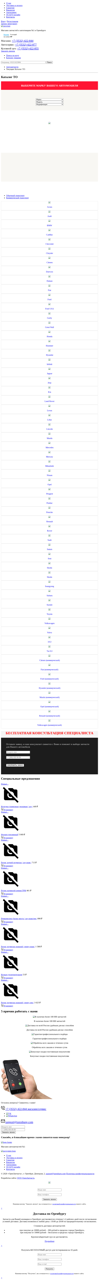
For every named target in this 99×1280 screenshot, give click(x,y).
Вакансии (10, 10)
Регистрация (12, 21)
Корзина (6, 34)
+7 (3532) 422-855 (28, 48)
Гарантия (10, 8)
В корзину (8, 810)
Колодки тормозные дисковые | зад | (17, 806)
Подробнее (49, 1241)
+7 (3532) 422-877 (26, 44)
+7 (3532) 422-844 (22, 40)
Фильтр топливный (9, 834)
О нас (8, 3)
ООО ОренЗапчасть (26, 1178)
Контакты (10, 17)
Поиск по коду (12, 55)
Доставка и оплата (14, 5)
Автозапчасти (12, 67)
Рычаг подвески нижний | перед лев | (17, 1003)
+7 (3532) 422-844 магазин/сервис (25, 1109)
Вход (3, 21)
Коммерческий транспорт (17, 198)
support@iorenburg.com (19, 1122)
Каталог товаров (13, 58)
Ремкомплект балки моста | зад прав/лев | (19, 918)
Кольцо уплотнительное (11, 975)
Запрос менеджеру (9, 24)
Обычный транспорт (15, 195)
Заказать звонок (8, 51)
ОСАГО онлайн (13, 15)
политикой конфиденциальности (64, 1204)
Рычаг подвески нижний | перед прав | (18, 947)
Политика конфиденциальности (80, 1174)
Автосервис (11, 12)
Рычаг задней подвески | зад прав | (16, 862)
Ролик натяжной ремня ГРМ (13, 890)
